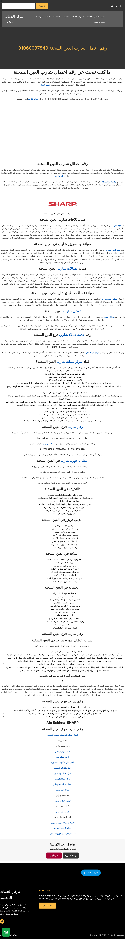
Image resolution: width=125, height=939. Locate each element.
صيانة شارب (33, 99)
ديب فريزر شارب (113, 250)
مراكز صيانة (109, 317)
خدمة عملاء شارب (72, 335)
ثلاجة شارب (117, 225)
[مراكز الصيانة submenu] (83, 16)
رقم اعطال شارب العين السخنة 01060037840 (62, 48)
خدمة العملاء (45, 85)
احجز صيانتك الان (91, 872)
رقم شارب (75, 427)
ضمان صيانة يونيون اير (63, 784)
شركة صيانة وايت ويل (62, 773)
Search (42, 6)
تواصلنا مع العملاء (109, 181)
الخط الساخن (47, 905)
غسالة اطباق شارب (109, 299)
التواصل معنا (48, 443)
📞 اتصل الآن (54, 855)
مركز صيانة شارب (91, 352)
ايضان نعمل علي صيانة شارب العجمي (62, 735)
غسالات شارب (67, 268)
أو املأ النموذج (70, 855)
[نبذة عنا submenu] (60, 16)
